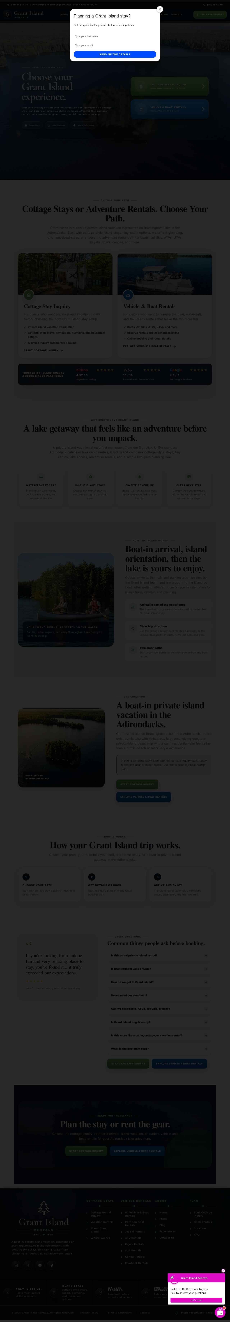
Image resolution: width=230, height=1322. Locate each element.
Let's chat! (196, 1300)
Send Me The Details (115, 54)
